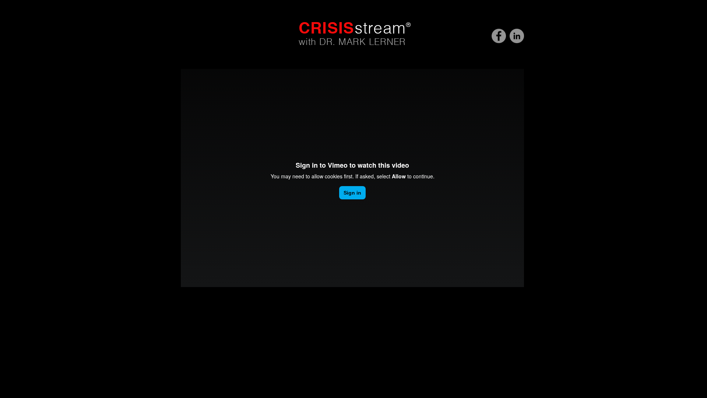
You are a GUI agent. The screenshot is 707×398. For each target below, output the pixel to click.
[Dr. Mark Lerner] (517, 36)
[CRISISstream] (499, 36)
